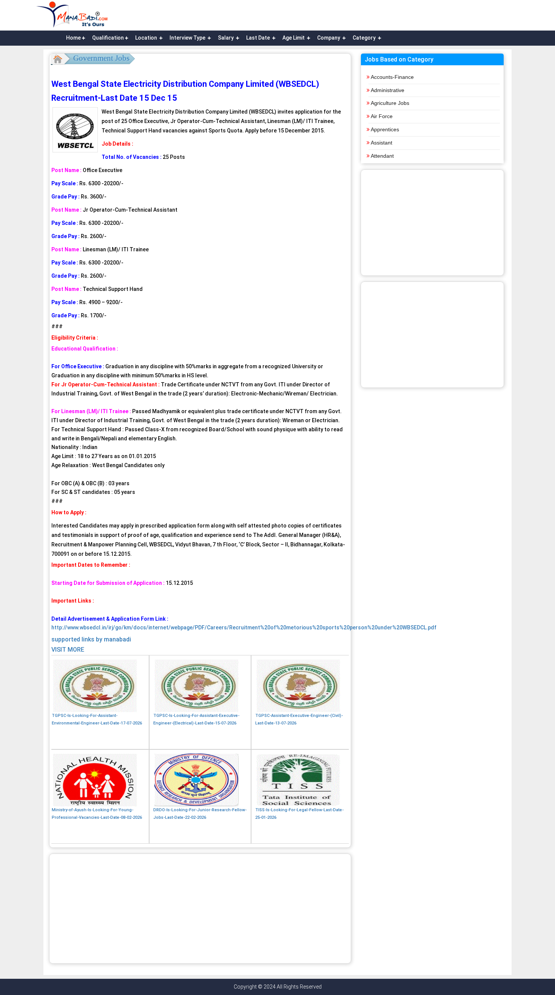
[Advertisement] (200, 908)
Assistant (381, 143)
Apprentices (385, 129)
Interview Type (188, 38)
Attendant (382, 156)
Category (365, 38)
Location (146, 38)
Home (73, 38)
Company (329, 38)
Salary (226, 38)
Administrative (387, 90)
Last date (258, 38)
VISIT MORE (67, 649)
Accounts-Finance (392, 77)
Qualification (108, 38)
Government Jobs (101, 58)
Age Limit (294, 38)
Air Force (382, 116)
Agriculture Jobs (390, 103)
